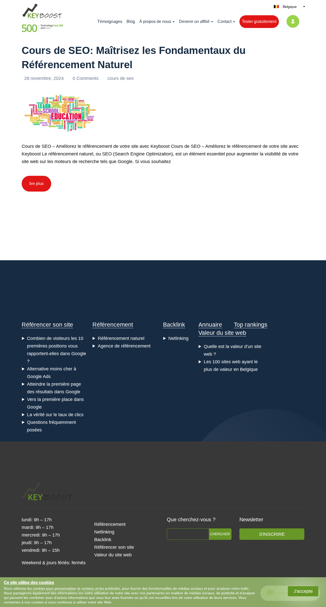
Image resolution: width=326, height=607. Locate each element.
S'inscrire (272, 534)
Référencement (112, 324)
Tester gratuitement (259, 21)
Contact (225, 21)
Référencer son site (47, 324)
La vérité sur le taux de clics (55, 414)
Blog (131, 21)
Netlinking (178, 338)
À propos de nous (155, 21)
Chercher (220, 534)
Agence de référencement (124, 346)
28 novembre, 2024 (44, 78)
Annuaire (210, 324)
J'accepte (303, 591)
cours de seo (120, 78)
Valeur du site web (222, 332)
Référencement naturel (121, 338)
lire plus (36, 183)
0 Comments (86, 78)
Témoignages (109, 21)
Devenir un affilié (194, 21)
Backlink (174, 324)
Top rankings (250, 324)
